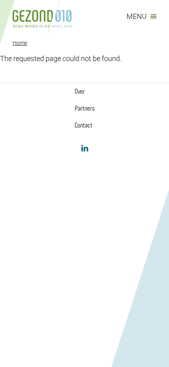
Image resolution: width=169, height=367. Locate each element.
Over (80, 91)
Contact (83, 125)
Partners (85, 108)
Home (20, 43)
